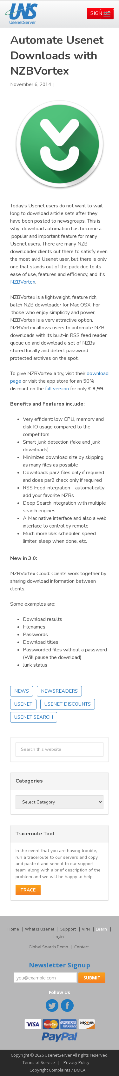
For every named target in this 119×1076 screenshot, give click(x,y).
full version (57, 388)
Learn (101, 929)
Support (68, 929)
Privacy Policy (76, 1062)
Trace (28, 890)
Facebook (68, 1006)
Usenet (23, 704)
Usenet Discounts (67, 704)
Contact (81, 947)
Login (59, 936)
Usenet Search (33, 717)
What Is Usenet (39, 929)
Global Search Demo (48, 947)
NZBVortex (22, 282)
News (21, 691)
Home (13, 929)
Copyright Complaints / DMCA (57, 1070)
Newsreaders (59, 691)
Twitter (52, 1006)
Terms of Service (39, 1062)
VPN (86, 929)
